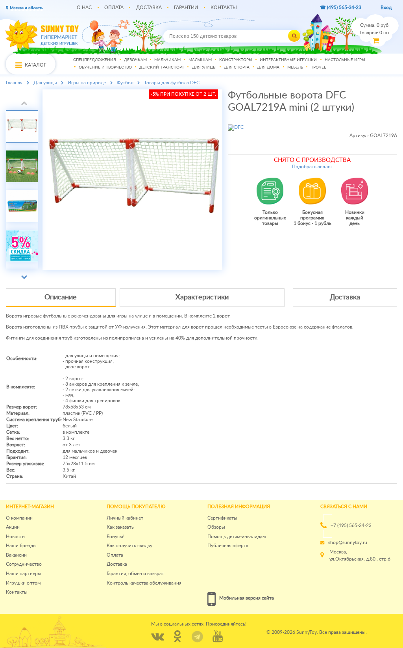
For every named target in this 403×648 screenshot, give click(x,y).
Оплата (114, 7)
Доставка (149, 7)
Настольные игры (345, 60)
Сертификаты (222, 518)
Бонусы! (115, 536)
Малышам (200, 60)
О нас (84, 7)
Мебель (295, 68)
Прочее (318, 68)
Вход (386, 7)
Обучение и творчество (105, 68)
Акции (13, 527)
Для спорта (237, 68)
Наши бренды (21, 545)
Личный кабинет (125, 518)
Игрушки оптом (23, 583)
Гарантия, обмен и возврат (135, 573)
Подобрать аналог (312, 166)
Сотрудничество (24, 564)
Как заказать (120, 527)
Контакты (224, 7)
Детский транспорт (161, 68)
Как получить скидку (129, 545)
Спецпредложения (94, 60)
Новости (15, 536)
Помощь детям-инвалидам (236, 536)
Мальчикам (167, 60)
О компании (19, 518)
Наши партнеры (23, 573)
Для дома (268, 68)
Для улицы (204, 68)
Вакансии (16, 555)
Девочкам (135, 60)
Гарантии (186, 7)
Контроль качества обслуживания (144, 583)
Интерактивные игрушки (288, 60)
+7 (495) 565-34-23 (351, 525)
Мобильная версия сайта (246, 598)
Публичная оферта (227, 545)
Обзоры (216, 527)
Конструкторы (235, 60)
